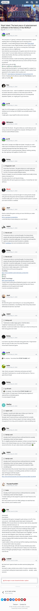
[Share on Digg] (10, 599)
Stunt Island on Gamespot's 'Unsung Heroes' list (20, 74)
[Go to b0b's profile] (3, 510)
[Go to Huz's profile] (3, 86)
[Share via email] (22, 599)
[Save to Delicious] (13, 599)
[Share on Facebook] (5, 599)
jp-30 (3, 29)
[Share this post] (36, 35)
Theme (15, 604)
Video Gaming (17, 29)
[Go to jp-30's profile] (3, 35)
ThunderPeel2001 (12, 484)
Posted (11, 35)
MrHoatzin (9, 122)
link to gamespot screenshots (10, 217)
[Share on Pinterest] (24, 599)
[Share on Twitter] (2, 599)
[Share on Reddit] (16, 599)
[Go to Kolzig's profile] (3, 160)
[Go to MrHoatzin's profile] (3, 123)
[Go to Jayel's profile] (3, 208)
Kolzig (8, 159)
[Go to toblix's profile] (3, 366)
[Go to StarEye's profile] (3, 405)
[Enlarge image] (12, 78)
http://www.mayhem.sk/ (8, 280)
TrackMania (8, 243)
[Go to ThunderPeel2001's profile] (3, 485)
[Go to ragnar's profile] (3, 227)
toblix (8, 365)
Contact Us (23, 604)
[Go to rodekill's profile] (3, 559)
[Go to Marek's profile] (3, 190)
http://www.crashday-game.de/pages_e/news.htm (15, 272)
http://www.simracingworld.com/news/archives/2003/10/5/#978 (19, 476)
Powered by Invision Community (19, 608)
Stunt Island (31, 43)
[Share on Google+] (8, 599)
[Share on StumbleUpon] (19, 599)
